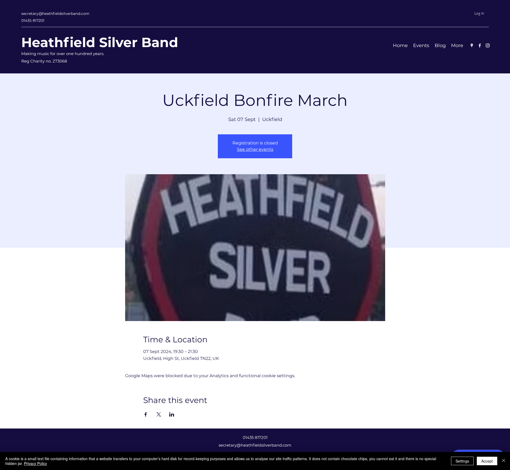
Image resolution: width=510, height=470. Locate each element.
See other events (255, 149)
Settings (462, 461)
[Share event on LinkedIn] (171, 414)
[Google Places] (471, 45)
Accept (487, 461)
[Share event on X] (158, 414)
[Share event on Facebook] (145, 414)
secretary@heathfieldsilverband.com (55, 13)
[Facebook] (479, 45)
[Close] (503, 461)
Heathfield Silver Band (99, 42)
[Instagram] (487, 45)
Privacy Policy (35, 463)
